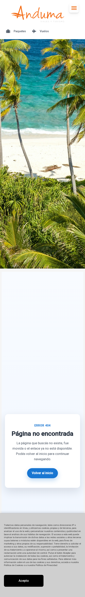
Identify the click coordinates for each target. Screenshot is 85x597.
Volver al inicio (42, 473)
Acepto (24, 581)
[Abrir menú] (74, 8)
